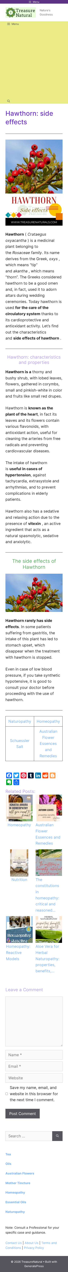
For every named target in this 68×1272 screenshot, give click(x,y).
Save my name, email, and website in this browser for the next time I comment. (34, 1093)
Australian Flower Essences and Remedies (48, 743)
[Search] (57, 1136)
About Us (32, 1243)
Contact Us (13, 1243)
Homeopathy (48, 721)
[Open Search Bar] (9, 101)
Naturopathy (19, 721)
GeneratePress (34, 1266)
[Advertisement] (34, 62)
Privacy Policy (34, 1248)
